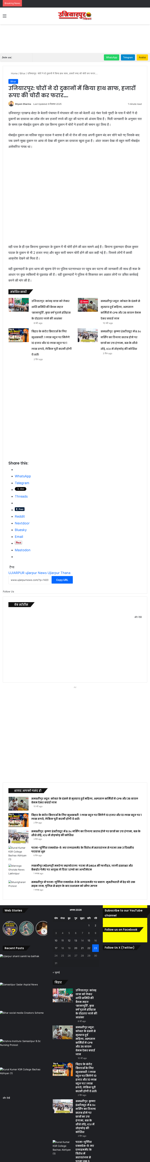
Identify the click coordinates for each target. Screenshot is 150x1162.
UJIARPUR (16, 573)
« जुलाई (56, 972)
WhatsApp (111, 57)
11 (62, 940)
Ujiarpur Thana (59, 573)
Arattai (142, 57)
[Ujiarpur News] (75, 16)
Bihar (22, 73)
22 (88, 948)
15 (89, 940)
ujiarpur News (36, 573)
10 (56, 940)
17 (56, 948)
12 (69, 940)
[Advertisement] (75, 36)
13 (75, 940)
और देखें (6, 1097)
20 (75, 948)
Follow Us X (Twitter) (119, 957)
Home (14, 73)
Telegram (128, 57)
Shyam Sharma (23, 104)
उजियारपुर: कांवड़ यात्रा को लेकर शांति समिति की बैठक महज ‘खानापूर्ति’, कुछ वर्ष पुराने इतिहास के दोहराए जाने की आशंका (86, 1003)
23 (95, 948)
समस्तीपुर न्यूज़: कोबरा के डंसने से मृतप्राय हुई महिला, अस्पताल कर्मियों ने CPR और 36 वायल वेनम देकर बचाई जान (86, 1040)
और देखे (138, 617)
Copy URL (62, 579)
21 (82, 948)
